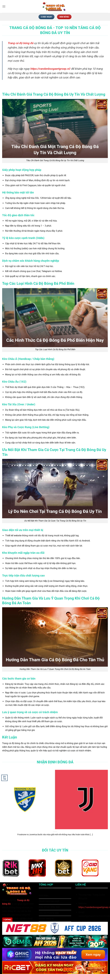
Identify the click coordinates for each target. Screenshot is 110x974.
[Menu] (4, 6)
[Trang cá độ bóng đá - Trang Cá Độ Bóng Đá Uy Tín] (55, 6)
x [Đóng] (7, 920)
